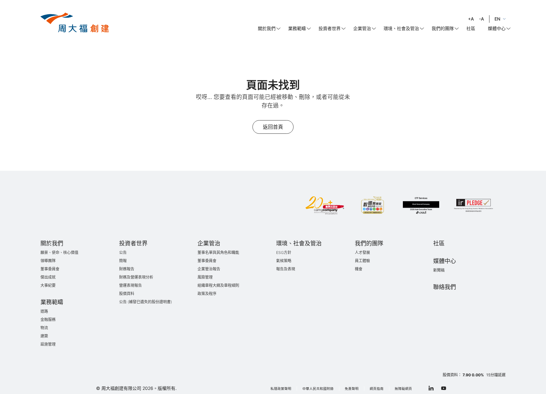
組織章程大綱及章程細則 (218, 285)
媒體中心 (497, 28)
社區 (470, 28)
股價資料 (126, 293)
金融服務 (48, 319)
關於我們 (267, 28)
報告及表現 (285, 269)
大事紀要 (48, 285)
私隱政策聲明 (280, 389)
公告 (123, 252)
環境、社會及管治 (401, 28)
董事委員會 (49, 269)
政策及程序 (206, 293)
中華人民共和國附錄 (318, 389)
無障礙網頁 (403, 389)
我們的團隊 (443, 28)
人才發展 (362, 252)
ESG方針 (283, 252)
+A (471, 19)
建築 (44, 336)
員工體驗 (362, 260)
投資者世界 (329, 28)
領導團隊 (48, 260)
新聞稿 (439, 270)
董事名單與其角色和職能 (218, 252)
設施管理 (48, 344)
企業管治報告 (208, 269)
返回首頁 (273, 127)
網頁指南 (377, 389)
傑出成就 (48, 277)
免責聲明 (352, 389)
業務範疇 (297, 28)
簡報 (123, 260)
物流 (44, 327)
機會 (358, 269)
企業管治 (362, 28)
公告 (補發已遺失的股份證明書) (145, 301)
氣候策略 (283, 260)
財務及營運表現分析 (136, 277)
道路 (44, 311)
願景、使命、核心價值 (59, 252)
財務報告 (126, 269)
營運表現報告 (130, 285)
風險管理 (205, 277)
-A (481, 19)
